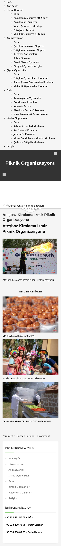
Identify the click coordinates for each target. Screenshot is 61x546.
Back (9, 2)
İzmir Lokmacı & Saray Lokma (18, 336)
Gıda (11, 481)
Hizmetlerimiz (16, 464)
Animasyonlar (16, 205)
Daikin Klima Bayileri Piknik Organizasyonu (27, 421)
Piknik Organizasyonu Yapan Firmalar (24, 378)
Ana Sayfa (14, 458)
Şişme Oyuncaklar (18, 475)
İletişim (12, 498)
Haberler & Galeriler (20, 492)
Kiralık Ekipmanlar (18, 486)
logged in (23, 436)
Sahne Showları (35, 205)
